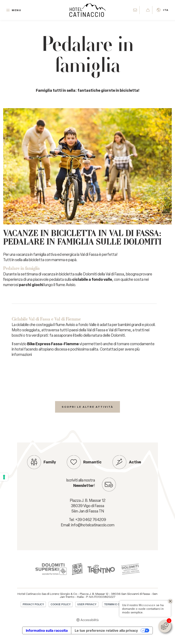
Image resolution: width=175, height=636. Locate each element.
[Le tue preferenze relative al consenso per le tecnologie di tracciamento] (4, 477)
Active (135, 462)
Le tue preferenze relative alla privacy (106, 630)
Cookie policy (61, 604)
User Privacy (86, 604)
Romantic (92, 462)
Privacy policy (33, 604)
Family (50, 462)
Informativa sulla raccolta (47, 630)
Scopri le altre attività (87, 406)
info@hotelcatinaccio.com (92, 525)
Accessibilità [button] (89, 620)
